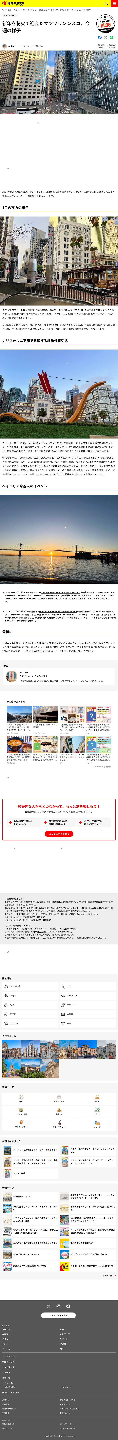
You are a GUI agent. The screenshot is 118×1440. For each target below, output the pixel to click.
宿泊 (97, 1101)
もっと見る (108, 1275)
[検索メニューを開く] (106, 3)
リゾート (71, 1005)
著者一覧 (6, 1377)
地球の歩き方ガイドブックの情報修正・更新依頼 (29, 920)
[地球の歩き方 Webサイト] (13, 3)
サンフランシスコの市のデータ (65, 642)
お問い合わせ (65, 1413)
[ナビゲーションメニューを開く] (114, 3)
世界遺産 (59, 1114)
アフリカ (14, 1023)
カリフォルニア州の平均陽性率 (88, 647)
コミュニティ (8, 1383)
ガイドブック (8, 1367)
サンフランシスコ (29, 10)
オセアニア (72, 996)
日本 (69, 1023)
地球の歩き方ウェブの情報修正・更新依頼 (26, 917)
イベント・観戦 (21, 1114)
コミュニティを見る (59, 833)
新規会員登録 (10, 1387)
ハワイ (13, 1005)
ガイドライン (65, 1404)
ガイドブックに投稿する (69, 1408)
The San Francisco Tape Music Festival (60, 592)
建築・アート (59, 1101)
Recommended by (99, 767)
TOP (4, 10)
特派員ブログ (43, 10)
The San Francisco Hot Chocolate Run (58, 611)
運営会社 (5, 1400)
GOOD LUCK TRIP (10, 1392)
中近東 (70, 1014)
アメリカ (17, 10)
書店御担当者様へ (9, 1408)
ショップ (97, 1127)
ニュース (6, 1372)
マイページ (67, 1387)
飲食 (21, 1101)
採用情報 (5, 1413)
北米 (9, 10)
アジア (13, 1014)
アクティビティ (21, 1127)
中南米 (13, 996)
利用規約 (5, 1404)
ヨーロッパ (15, 986)
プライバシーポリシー (68, 1400)
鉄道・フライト (59, 1127)
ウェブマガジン (9, 1356)
